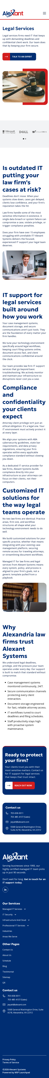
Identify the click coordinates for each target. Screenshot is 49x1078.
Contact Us (8, 949)
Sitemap (6, 977)
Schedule (7, 960)
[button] (43, 13)
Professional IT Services (14, 925)
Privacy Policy (9, 1059)
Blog (5, 966)
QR (4, 982)
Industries (7, 931)
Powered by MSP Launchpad (16, 1072)
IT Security (8, 914)
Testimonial (8, 971)
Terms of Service (11, 1062)
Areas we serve (10, 936)
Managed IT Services (12, 909)
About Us (7, 955)
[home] (13, 13)
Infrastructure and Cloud (14, 920)
